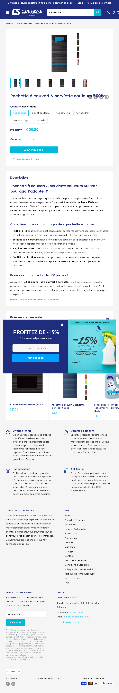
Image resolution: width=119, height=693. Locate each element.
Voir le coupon (35, 357)
